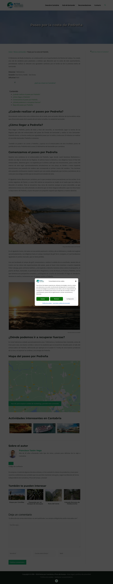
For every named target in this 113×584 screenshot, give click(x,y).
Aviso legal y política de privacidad (61, 303)
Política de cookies (47, 303)
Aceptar (43, 299)
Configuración (70, 299)
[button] (76, 281)
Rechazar (56, 299)
